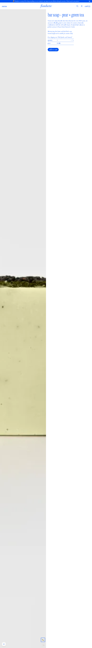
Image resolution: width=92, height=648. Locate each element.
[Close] (89, 1)
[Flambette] (46, 6)
